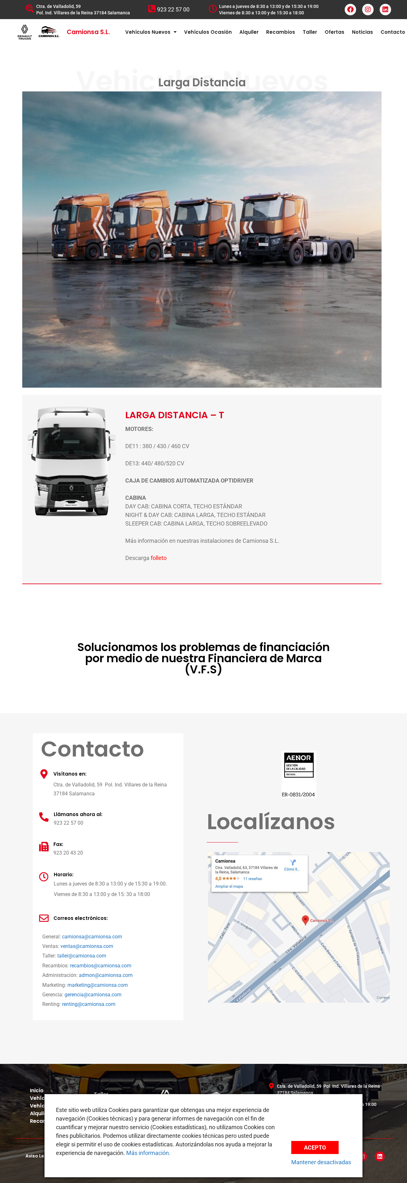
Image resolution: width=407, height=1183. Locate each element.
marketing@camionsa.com (97, 985)
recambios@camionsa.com (100, 966)
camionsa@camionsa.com (92, 937)
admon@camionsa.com (106, 975)
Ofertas (334, 32)
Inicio (37, 1090)
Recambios (280, 32)
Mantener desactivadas (321, 1162)
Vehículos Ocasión (208, 32)
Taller (310, 32)
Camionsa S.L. (88, 32)
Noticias (362, 32)
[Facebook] (350, 9)
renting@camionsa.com (88, 1004)
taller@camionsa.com (81, 956)
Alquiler (249, 32)
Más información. (148, 1153)
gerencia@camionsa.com (93, 995)
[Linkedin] (385, 9)
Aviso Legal (38, 1156)
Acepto (315, 1147)
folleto (159, 558)
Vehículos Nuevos (147, 32)
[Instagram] (368, 9)
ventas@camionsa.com (86, 946)
